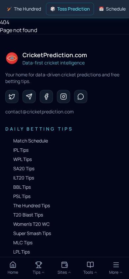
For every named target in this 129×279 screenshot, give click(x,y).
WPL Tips (22, 159)
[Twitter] (12, 96)
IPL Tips (20, 150)
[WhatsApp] (80, 96)
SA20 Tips (23, 168)
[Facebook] (46, 96)
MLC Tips (22, 242)
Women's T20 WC (31, 224)
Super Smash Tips (32, 233)
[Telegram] (29, 96)
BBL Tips (22, 187)
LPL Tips (21, 252)
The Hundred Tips (31, 205)
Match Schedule (30, 141)
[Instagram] (63, 96)
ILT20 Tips (23, 178)
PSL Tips (21, 196)
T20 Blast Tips (28, 215)
